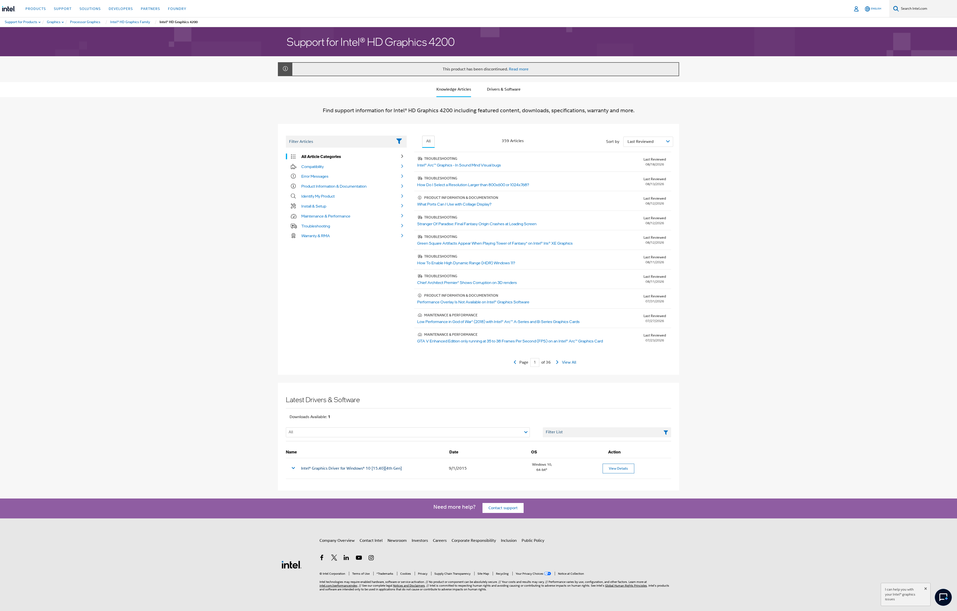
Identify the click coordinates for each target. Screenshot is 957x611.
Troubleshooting (315, 225)
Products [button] (35, 8)
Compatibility (312, 166)
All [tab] (428, 141)
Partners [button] (150, 8)
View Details (618, 468)
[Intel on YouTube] (359, 558)
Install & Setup (313, 206)
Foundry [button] (177, 8)
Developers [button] (121, 8)
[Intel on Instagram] (371, 558)
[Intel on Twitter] (334, 558)
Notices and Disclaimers (409, 585)
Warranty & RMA (315, 235)
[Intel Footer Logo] (292, 564)
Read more (519, 69)
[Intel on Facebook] (322, 558)
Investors (420, 540)
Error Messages (314, 176)
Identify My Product (318, 196)
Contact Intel (371, 540)
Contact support (503, 507)
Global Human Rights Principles (626, 585)
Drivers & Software (504, 89)
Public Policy (533, 540)
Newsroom (397, 540)
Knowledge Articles (453, 89)
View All (569, 362)
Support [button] (63, 8)
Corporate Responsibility (474, 540)
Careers (440, 540)
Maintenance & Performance (325, 216)
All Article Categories (321, 156)
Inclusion (509, 540)
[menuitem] (54, 22)
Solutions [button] (90, 8)
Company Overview (337, 540)
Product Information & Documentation (334, 186)
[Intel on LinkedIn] (346, 558)
